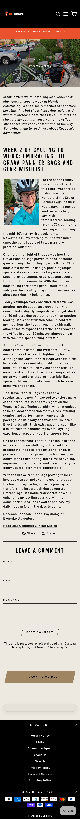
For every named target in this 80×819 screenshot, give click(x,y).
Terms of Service (48, 647)
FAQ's (40, 742)
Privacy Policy (21, 647)
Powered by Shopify (40, 815)
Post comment (40, 632)
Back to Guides (42, 676)
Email (8, 580)
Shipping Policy (40, 780)
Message (11, 599)
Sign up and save (39, 791)
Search (40, 761)
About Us (40, 755)
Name (8, 561)
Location (39, 724)
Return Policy (40, 735)
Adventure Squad (40, 748)
